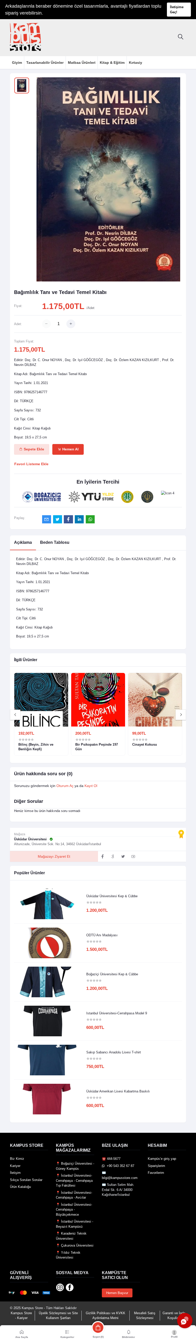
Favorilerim (156, 1173)
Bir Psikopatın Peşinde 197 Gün (96, 747)
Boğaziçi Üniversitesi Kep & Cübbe (112, 974)
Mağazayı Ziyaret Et (54, 856)
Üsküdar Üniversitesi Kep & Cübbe (112, 896)
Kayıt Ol (90, 786)
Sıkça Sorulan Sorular (26, 1180)
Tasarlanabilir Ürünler (45, 62)
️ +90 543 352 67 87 (119, 1166)
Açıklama (23, 542)
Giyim (17, 62)
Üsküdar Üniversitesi (31, 839)
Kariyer (15, 1166)
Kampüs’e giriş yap (162, 1159)
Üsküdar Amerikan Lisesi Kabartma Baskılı (118, 1091)
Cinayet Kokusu (144, 744)
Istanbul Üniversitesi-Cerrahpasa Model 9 (116, 1013)
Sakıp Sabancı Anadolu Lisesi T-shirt (113, 1052)
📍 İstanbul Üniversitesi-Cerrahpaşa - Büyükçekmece (74, 1209)
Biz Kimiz (17, 1159)
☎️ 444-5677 (111, 1159)
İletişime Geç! (176, 9)
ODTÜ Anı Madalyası (102, 935)
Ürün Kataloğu (20, 1187)
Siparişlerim (156, 1166)
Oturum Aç (65, 786)
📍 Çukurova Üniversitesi (74, 1245)
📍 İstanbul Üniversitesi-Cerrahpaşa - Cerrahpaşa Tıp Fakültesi (74, 1180)
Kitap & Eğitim (112, 62)
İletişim (15, 1173)
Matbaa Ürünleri (81, 62)
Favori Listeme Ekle (31, 464)
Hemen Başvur (117, 1293)
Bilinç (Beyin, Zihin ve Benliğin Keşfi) (35, 747)
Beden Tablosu (54, 542)
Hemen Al (70, 449)
